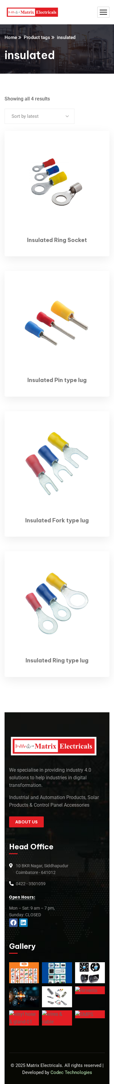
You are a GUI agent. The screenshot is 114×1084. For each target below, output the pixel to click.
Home (11, 37)
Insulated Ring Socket (57, 240)
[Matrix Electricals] (32, 12)
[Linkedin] (23, 922)
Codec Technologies (71, 1072)
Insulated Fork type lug (57, 520)
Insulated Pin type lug (57, 380)
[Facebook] (13, 922)
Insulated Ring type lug (57, 660)
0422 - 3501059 (31, 883)
